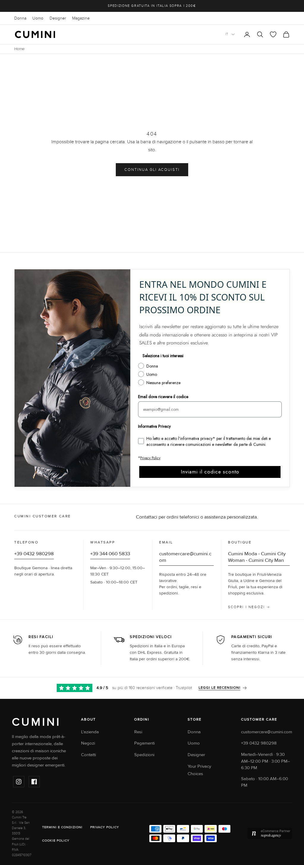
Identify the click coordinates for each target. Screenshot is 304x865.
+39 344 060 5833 (110, 554)
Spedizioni (144, 755)
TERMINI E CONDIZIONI (62, 827)
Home (19, 49)
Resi (138, 732)
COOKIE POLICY (55, 840)
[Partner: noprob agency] (269, 833)
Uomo (37, 18)
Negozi (88, 743)
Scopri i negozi (246, 607)
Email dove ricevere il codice (163, 397)
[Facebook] (34, 781)
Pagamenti (144, 743)
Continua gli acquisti (152, 169)
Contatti (88, 755)
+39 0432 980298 (34, 554)
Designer (58, 18)
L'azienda (90, 732)
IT (227, 34)
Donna (20, 18)
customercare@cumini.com (266, 732)
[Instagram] (18, 781)
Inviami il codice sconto (210, 471)
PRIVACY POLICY (104, 827)
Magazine (81, 18)
